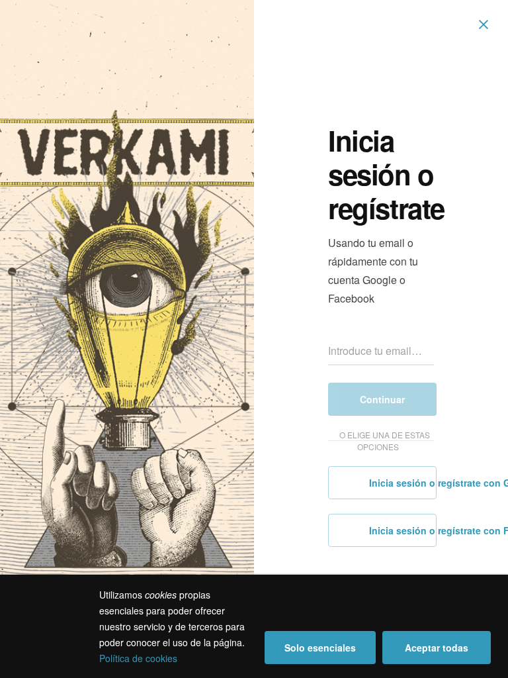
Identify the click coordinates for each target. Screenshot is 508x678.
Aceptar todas (436, 647)
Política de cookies (138, 658)
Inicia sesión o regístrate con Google (401, 482)
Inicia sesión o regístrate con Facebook (401, 530)
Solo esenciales (320, 647)
